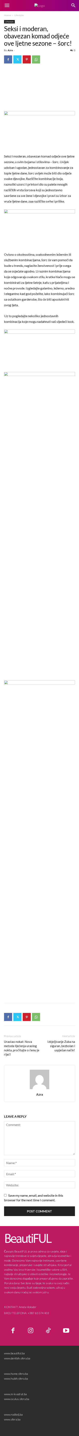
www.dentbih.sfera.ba (17, 1358)
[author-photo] (39, 1089)
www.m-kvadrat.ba (15, 1394)
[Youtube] (66, 1331)
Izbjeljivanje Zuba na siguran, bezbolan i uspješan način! (61, 1046)
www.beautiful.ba (14, 1353)
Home (7, 15)
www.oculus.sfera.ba (16, 1399)
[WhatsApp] (36, 59)
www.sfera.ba (12, 1419)
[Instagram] (31, 1331)
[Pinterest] (27, 59)
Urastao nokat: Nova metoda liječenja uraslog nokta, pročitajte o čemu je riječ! (21, 1048)
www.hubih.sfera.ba (16, 1378)
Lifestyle (19, 15)
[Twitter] (17, 59)
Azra (10, 50)
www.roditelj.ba (13, 1414)
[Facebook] (8, 59)
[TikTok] (48, 1331)
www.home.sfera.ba (16, 1373)
